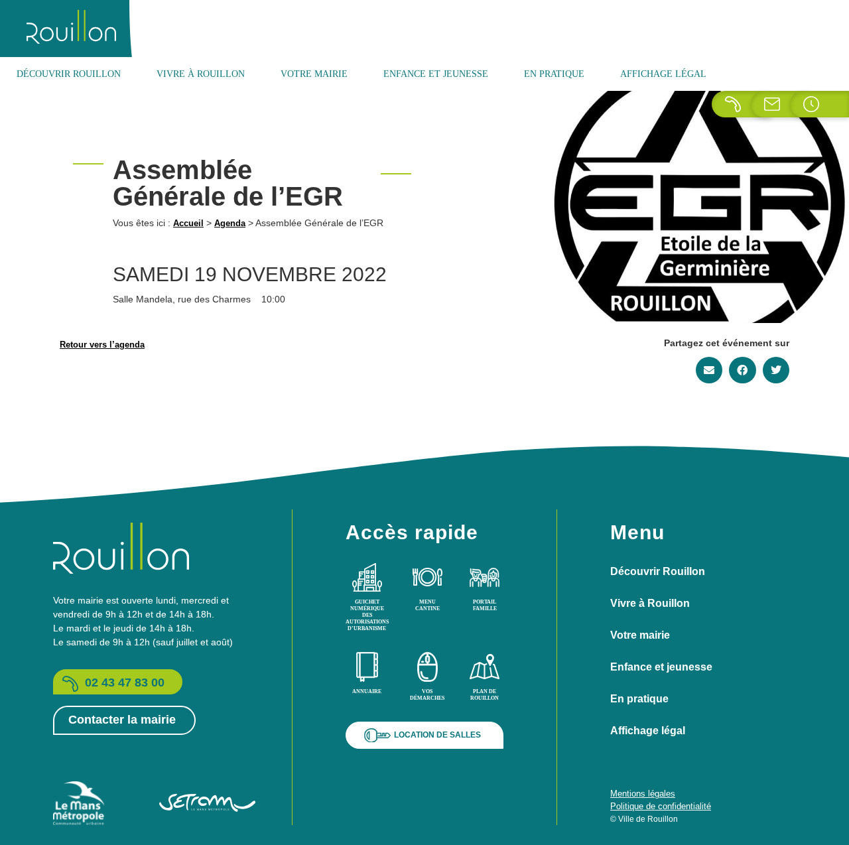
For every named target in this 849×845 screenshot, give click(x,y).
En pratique (554, 74)
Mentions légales (642, 794)
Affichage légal (663, 74)
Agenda (229, 223)
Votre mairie (314, 74)
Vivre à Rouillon (201, 74)
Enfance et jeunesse (435, 74)
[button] (709, 370)
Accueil (188, 223)
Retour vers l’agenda (102, 345)
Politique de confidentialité (660, 806)
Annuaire (366, 691)
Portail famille (485, 605)
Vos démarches (427, 694)
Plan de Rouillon (484, 694)
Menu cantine (427, 605)
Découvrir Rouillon (69, 74)
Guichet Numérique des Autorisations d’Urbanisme (367, 615)
